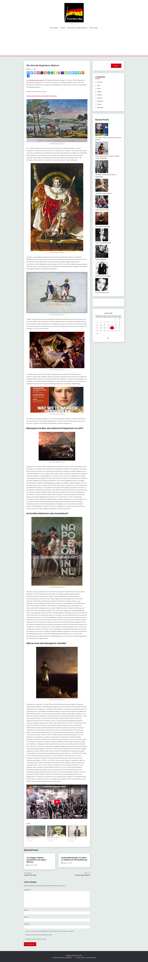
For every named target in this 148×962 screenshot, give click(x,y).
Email (26, 917)
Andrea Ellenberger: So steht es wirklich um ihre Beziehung (74, 858)
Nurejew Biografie (100, 259)
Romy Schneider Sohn (102, 292)
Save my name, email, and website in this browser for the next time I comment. (50, 931)
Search (116, 65)
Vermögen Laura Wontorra (103, 193)
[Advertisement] (74, 43)
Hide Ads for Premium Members (77, 28)
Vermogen (100, 107)
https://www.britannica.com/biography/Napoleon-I (41, 96)
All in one (100, 82)
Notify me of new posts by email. (36, 939)
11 (101, 325)
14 (112, 325)
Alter (98, 85)
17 (97, 328)
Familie (99, 91)
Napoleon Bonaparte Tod (33, 837)
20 (108, 328)
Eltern (99, 88)
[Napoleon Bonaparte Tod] (35, 830)
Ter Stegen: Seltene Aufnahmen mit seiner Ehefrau (36, 859)
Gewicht (99, 98)
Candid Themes (91, 957)
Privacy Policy (93, 28)
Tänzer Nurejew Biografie (103, 243)
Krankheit (100, 101)
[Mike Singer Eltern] (77, 830)
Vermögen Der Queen (53, 837)
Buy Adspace (54, 28)
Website (26, 924)
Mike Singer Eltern (73, 837)
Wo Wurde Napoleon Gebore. (35, 80)
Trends (99, 104)
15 (116, 325)
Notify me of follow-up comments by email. (39, 935)
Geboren (99, 95)
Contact (62, 28)
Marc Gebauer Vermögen (102, 226)
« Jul (107, 338)
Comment (27, 890)
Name (26, 910)
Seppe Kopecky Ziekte (102, 210)
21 (112, 328)
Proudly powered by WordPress (62, 957)
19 (104, 328)
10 (97, 325)
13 (108, 325)
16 (119, 325)
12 (104, 325)
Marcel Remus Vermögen (103, 276)
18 (101, 328)
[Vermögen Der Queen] (56, 830)
